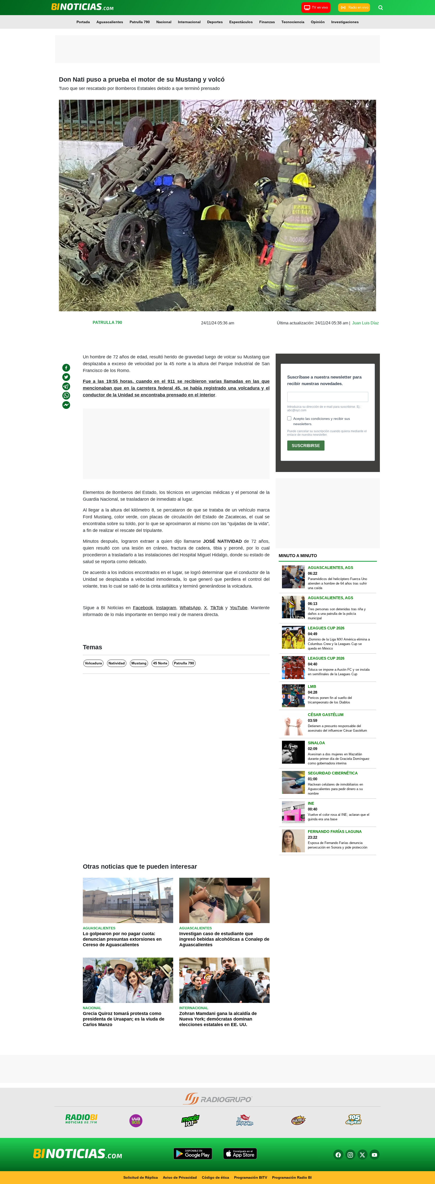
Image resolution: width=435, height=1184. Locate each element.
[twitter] (66, 377)
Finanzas (267, 22)
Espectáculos (241, 22)
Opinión (318, 22)
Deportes (215, 22)
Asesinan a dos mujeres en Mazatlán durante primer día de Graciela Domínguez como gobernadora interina (339, 758)
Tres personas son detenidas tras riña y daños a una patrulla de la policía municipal (337, 613)
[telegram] (66, 386)
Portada (83, 22)
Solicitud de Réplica (140, 1177)
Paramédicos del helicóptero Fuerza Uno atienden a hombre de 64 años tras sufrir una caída (337, 583)
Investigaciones (345, 22)
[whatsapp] (66, 396)
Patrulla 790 (140, 22)
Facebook (143, 607)
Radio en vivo (358, 7)
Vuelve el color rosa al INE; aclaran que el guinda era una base (338, 817)
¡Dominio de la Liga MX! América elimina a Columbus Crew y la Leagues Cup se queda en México (339, 643)
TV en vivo (320, 7)
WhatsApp (190, 607)
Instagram (166, 607)
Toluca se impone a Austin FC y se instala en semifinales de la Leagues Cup (339, 672)
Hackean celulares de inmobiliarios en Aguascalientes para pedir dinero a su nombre (335, 789)
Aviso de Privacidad (180, 1177)
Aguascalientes (109, 22)
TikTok (216, 607)
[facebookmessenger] (66, 405)
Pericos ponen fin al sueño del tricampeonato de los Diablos (330, 700)
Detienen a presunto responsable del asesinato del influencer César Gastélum (337, 728)
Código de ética (215, 1177)
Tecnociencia (292, 22)
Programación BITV (250, 1177)
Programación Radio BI (292, 1177)
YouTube (238, 607)
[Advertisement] (217, 49)
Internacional (189, 22)
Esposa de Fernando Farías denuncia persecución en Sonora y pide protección (337, 845)
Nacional (163, 22)
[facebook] (66, 368)
